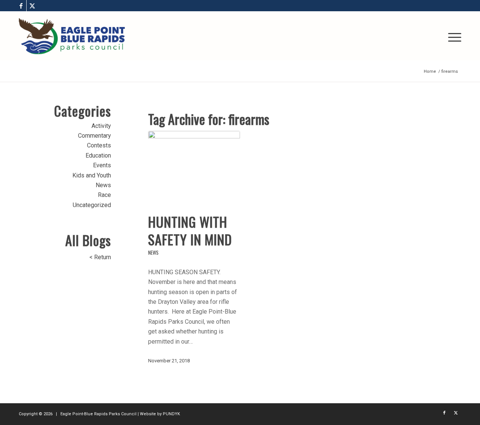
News (153, 252)
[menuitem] (452, 36)
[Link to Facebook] (20, 5)
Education (98, 155)
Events (102, 165)
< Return (100, 257)
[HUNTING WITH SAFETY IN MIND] (194, 168)
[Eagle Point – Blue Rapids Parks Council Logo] (72, 36)
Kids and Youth (91, 175)
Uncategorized (92, 205)
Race (104, 194)
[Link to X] (32, 5)
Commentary (94, 135)
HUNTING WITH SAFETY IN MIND (190, 230)
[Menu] (452, 36)
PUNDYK (171, 413)
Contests (99, 145)
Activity (101, 125)
